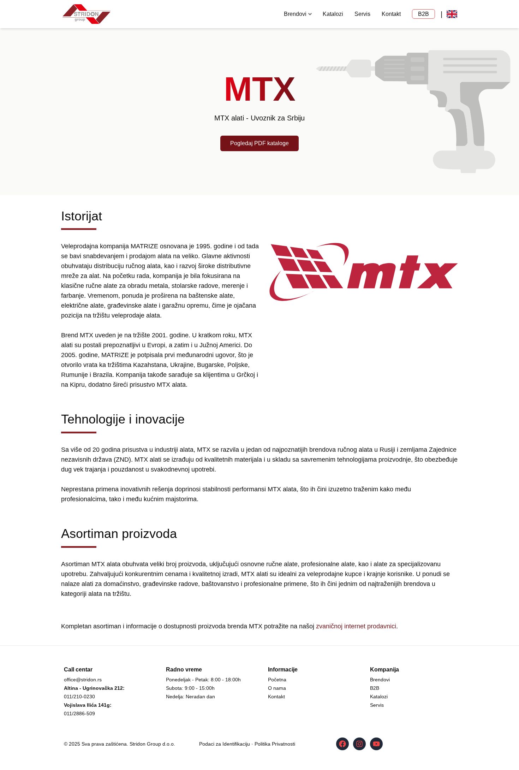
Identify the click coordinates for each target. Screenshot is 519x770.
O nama (277, 688)
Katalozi (333, 14)
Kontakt (391, 14)
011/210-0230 (79, 696)
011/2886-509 (79, 713)
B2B (423, 14)
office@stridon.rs (83, 679)
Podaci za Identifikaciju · (227, 744)
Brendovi (380, 679)
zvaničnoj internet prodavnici (356, 626)
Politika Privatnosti (275, 744)
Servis (362, 14)
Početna (277, 679)
